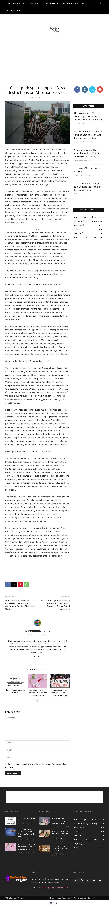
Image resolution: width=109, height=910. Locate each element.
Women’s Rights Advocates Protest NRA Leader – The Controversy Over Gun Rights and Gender (19, 604)
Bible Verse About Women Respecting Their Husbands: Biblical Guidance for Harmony (88, 116)
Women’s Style (12, 10)
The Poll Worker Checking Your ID (27, 819)
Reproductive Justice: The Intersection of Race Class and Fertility (37, 692)
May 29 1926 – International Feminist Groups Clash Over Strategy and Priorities (87, 134)
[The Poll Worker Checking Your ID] (15, 681)
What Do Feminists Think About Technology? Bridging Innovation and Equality (87, 153)
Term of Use (92, 898)
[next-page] (39, 700)
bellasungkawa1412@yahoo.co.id (55, 887)
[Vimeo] (94, 881)
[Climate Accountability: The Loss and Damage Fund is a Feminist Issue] (60, 681)
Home (9, 3)
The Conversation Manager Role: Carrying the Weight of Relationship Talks (87, 186)
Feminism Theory (19, 3)
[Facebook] (8, 584)
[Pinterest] (20, 584)
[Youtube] (100, 881)
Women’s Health (51, 3)
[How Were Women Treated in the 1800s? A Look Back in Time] (44, 849)
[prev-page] (35, 700)
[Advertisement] (54, 60)
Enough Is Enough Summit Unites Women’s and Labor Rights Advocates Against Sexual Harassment (55, 604)
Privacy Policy (61, 898)
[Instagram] (40, 656)
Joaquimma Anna (37, 630)
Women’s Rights (80, 3)
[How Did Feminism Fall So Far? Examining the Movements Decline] (44, 821)
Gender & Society (35, 3)
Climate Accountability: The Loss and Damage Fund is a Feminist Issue (60, 692)
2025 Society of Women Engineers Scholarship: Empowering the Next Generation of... (60, 835)
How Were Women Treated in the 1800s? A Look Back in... (60, 848)
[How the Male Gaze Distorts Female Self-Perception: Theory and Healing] (10, 832)
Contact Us (82, 898)
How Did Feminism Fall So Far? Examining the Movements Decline (60, 821)
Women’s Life (67, 3)
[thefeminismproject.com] (54, 29)
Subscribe (100, 87)
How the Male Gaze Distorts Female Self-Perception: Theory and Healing (26, 833)
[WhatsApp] (26, 584)
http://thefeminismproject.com (37, 635)
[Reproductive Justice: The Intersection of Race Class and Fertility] (37, 681)
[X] (14, 584)
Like (77, 87)
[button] (100, 3)
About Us (72, 898)
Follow (85, 87)
